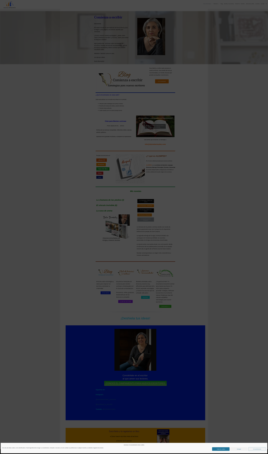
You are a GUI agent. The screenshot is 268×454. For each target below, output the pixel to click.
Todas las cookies (221, 449)
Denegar (239, 449)
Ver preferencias (257, 449)
